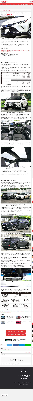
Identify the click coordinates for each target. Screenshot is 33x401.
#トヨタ (2, 15)
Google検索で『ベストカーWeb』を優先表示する (19, 339)
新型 (10, 4)
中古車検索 (22, 4)
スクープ (7, 4)
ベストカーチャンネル (16, 4)
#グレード (10, 15)
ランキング (2, 4)
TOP (1, 10)
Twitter (21, 371)
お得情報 (26, 4)
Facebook (23, 371)
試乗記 (9, 10)
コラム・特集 (5, 10)
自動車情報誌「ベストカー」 (4, 2)
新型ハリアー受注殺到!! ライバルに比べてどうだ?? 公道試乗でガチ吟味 (14, 13)
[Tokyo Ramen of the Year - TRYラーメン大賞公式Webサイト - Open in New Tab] (24, 379)
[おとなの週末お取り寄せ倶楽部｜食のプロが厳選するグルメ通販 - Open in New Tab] (20, 376)
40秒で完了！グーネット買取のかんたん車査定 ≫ (15, 331)
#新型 (4, 15)
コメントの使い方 (28, 352)
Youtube (25, 371)
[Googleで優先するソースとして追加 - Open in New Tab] (8, 340)
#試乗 (7, 15)
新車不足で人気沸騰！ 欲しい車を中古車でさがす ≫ (16, 334)
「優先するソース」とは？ (16, 340)
